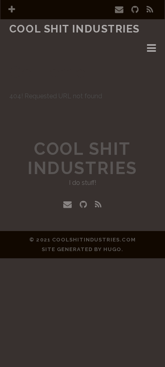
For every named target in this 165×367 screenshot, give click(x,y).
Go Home (47, 72)
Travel (21, 50)
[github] (135, 9)
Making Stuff (32, 41)
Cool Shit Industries (74, 29)
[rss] (150, 9)
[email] (119, 9)
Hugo (112, 249)
